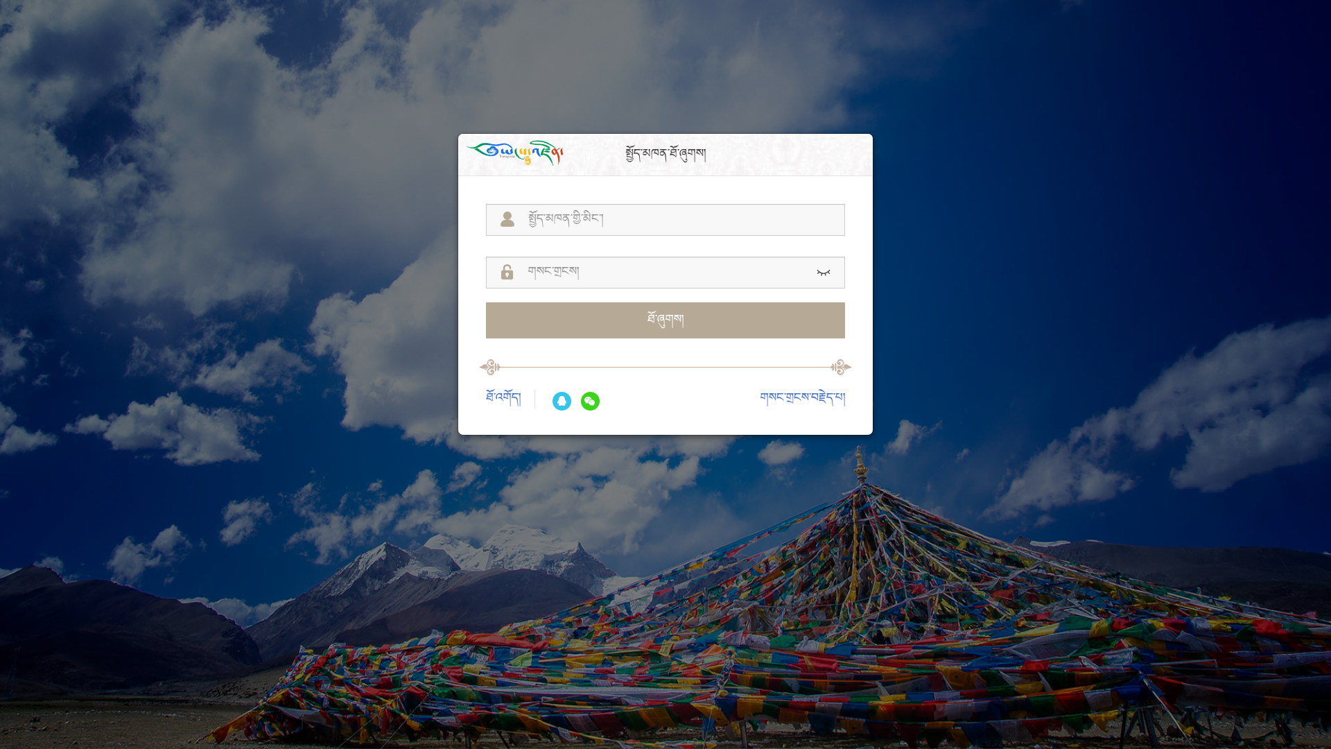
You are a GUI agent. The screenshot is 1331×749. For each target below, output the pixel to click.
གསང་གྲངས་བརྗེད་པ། (802, 398)
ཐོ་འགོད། (503, 398)
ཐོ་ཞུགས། (665, 320)
